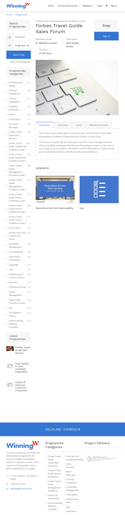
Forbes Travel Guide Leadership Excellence (54, 461)
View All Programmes (20, 61)
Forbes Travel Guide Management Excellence (54, 486)
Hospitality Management (72, 488)
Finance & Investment (53, 497)
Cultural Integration (71, 481)
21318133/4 (71, 429)
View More (71, 511)
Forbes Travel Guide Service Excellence (54, 473)
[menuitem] (51, 5)
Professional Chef (72, 501)
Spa (68, 506)
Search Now (18, 54)
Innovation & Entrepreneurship (73, 458)
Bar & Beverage (70, 473)
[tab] (45, 125)
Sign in (106, 36)
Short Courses (70, 465)
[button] (106, 5)
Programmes (22, 14)
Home (9, 14)
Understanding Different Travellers (55, 506)
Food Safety (72, 494)
